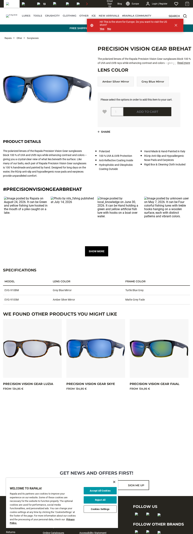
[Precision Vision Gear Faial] (159, 348)
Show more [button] (96, 251)
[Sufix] (57, 4)
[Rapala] (12, 4)
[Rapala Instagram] (149, 520)
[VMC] (69, 4)
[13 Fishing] (43, 4)
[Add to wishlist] (104, 111)
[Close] (114, 482)
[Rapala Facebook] (137, 520)
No (109, 28)
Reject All (100, 499)
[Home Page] (11, 16)
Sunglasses (32, 38)
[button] (185, 16)
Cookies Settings (100, 509)
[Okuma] (27, 4)
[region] (62, 503)
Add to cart (147, 112)
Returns (10, 532)
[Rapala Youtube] (160, 520)
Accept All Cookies (100, 490)
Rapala (8, 38)
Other (19, 38)
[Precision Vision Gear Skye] (95, 348)
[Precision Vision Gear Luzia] (32, 348)
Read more (183, 62)
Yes (102, 28)
